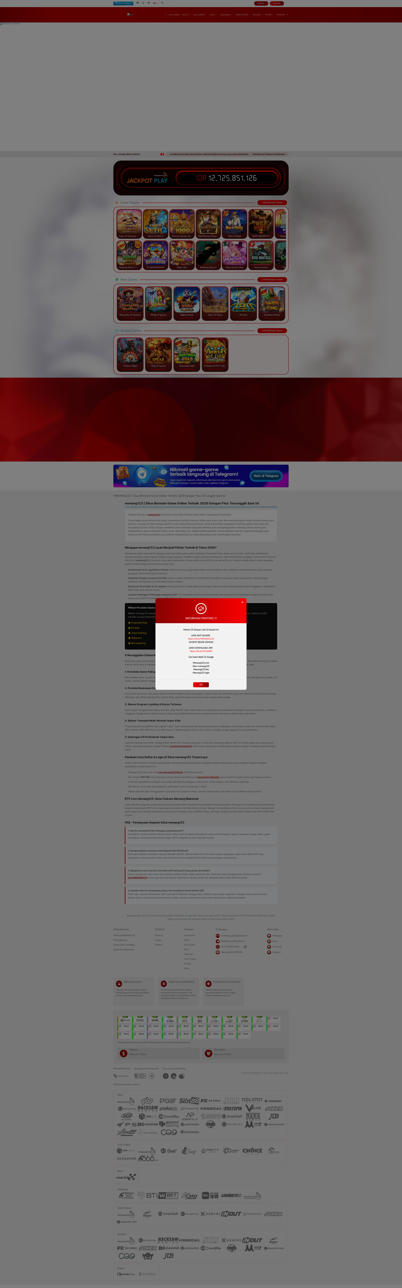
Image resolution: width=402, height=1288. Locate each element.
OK (201, 685)
